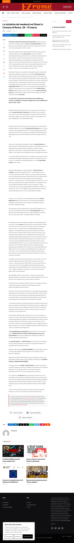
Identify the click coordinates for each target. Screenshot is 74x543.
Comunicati (5, 20)
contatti (28, 507)
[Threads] (4, 51)
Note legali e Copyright (66, 520)
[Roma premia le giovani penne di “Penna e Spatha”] (37, 472)
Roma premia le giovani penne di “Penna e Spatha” (36, 481)
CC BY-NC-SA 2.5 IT (30, 398)
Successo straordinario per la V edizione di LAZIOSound (13, 481)
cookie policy (5, 504)
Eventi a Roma (15, 13)
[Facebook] (4, 43)
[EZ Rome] (37, 7)
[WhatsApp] (4, 58)
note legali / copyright (7, 507)
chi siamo (69, 1)
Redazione (14, 430)
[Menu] (3, 13)
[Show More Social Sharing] (48, 35)
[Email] (4, 62)
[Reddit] (4, 73)
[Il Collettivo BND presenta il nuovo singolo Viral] (13, 451)
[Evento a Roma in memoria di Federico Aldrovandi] (37, 451)
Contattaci (67, 6)
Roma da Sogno (48, 13)
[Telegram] (4, 76)
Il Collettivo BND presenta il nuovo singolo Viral (11, 460)
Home (8, 13)
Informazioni (68, 536)
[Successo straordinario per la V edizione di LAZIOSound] (13, 472)
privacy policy (5, 502)
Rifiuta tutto (18, 536)
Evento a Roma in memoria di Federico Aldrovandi (35, 460)
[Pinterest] (4, 54)
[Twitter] (4, 65)
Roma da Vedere (37, 13)
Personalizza (9, 536)
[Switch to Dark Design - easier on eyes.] (12, 1)
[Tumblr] (4, 69)
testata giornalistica (31, 504)
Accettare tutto (28, 536)
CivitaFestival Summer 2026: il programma (61, 49)
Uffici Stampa (6, 1)
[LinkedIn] (4, 47)
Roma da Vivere (26, 13)
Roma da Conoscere (60, 13)
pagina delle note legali (22, 404)
